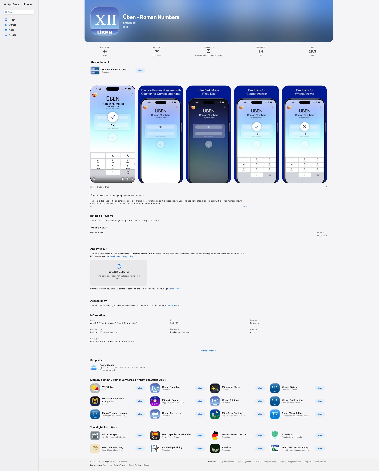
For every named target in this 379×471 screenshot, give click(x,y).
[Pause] (123, 179)
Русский (247, 462)
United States (212, 462)
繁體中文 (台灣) (320, 462)
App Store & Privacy (118, 465)
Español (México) (227, 462)
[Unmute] (127, 179)
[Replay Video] (94, 179)
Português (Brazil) (294, 462)
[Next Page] (330, 134)
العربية (239, 462)
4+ (251, 332)
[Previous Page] (87, 134)
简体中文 (257, 462)
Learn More (174, 289)
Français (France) (270, 462)
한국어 (282, 462)
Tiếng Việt (307, 462)
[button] (19, 20)
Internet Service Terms (98, 465)
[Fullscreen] (132, 179)
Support (147, 465)
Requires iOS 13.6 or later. (102, 332)
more (244, 206)
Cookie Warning (135, 465)
